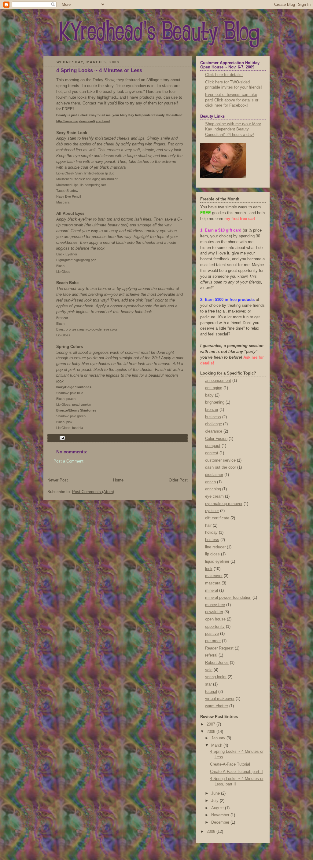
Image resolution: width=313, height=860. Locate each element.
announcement (218, 381)
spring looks (215, 677)
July (215, 801)
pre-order (213, 641)
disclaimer (214, 475)
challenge (213, 424)
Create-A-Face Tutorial (230, 764)
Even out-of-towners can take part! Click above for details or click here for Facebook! (231, 100)
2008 (211, 732)
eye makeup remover (223, 504)
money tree (215, 605)
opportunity (215, 626)
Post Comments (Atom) (93, 492)
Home (118, 480)
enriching (213, 489)
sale (208, 670)
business (213, 417)
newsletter (214, 612)
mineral (211, 590)
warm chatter (216, 706)
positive (212, 633)
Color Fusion (216, 439)
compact (212, 446)
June (216, 793)
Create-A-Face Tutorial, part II (236, 772)
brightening (214, 402)
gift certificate (217, 518)
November (220, 815)
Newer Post (57, 480)
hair (208, 525)
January (218, 738)
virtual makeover (219, 699)
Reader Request (219, 648)
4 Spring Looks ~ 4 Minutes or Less (99, 70)
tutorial (211, 692)
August (218, 808)
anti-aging (213, 388)
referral (211, 655)
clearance (213, 431)
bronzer (211, 410)
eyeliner (212, 511)
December (220, 822)
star (208, 684)
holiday (211, 532)
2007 (211, 724)
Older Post (178, 480)
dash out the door (220, 467)
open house (215, 619)
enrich (210, 482)
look (208, 569)
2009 (211, 831)
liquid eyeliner (217, 561)
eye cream (214, 496)
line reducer (215, 547)
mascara (212, 583)
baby (209, 395)
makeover (214, 576)
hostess (212, 540)
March (217, 745)
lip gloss (212, 554)
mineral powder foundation (228, 597)
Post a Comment (68, 461)
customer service (220, 460)
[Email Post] (61, 438)
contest (211, 453)
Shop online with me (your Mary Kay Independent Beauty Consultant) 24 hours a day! (233, 129)
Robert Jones (217, 663)
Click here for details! (224, 75)
